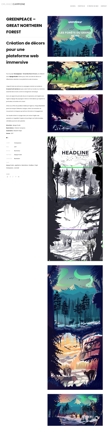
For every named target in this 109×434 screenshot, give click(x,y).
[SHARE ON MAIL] (18, 177)
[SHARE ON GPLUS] (13, 177)
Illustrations (25, 165)
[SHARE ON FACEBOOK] (10, 177)
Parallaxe (31, 165)
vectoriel (16, 168)
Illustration (17, 158)
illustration (42, 106)
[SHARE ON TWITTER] (7, 177)
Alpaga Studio (10, 165)
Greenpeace (18, 74)
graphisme (18, 165)
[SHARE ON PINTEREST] (16, 177)
